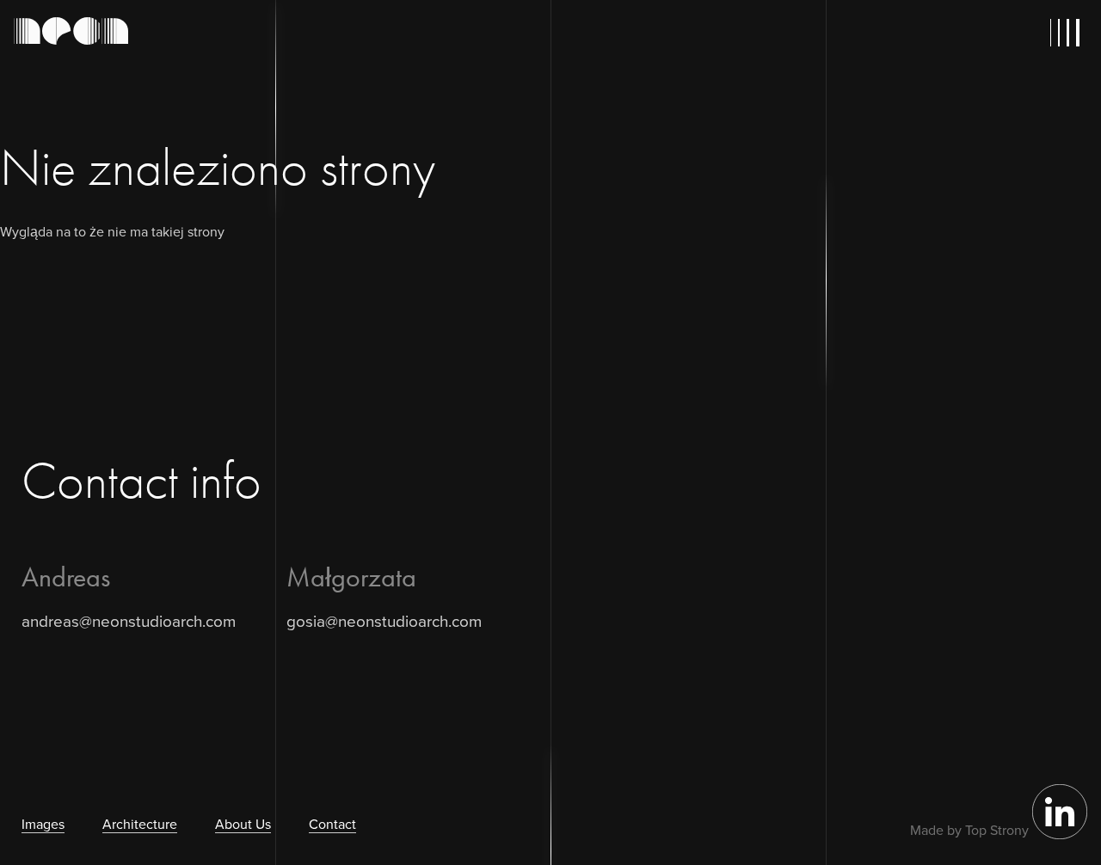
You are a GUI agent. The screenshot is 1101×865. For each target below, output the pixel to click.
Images (43, 823)
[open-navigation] (1068, 33)
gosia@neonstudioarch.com (384, 620)
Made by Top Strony (969, 829)
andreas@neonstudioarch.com (129, 620)
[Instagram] (1059, 834)
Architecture (139, 823)
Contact (332, 823)
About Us (243, 823)
